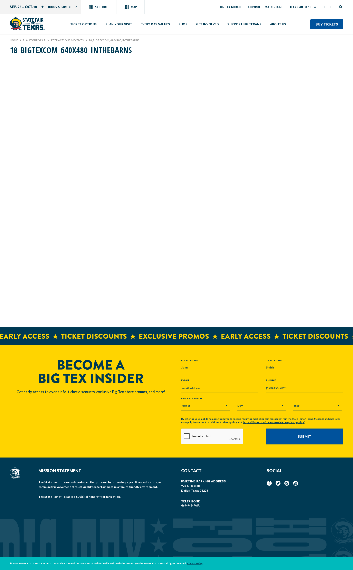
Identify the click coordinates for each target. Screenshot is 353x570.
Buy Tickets (327, 24)
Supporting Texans (244, 24)
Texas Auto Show (303, 7)
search (341, 7)
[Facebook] (269, 483)
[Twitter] (278, 483)
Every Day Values (155, 24)
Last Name (274, 360)
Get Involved (207, 24)
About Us (278, 24)
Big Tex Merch (230, 7)
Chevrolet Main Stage (265, 7)
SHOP (183, 24)
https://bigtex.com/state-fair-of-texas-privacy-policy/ (274, 422)
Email (185, 380)
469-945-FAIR (190, 505)
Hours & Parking (60, 7)
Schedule (102, 7)
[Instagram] (286, 483)
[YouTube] (295, 483)
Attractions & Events (67, 40)
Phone (271, 380)
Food (328, 7)
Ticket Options (83, 24)
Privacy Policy (194, 563)
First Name (189, 360)
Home (14, 40)
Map (134, 7)
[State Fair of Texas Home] (27, 23)
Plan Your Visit (118, 24)
